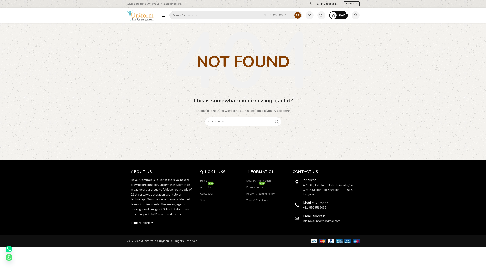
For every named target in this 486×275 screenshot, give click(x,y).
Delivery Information (258, 181)
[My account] (355, 15)
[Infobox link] (323, 4)
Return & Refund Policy (260, 194)
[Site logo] (142, 15)
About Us (206, 186)
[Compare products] (309, 15)
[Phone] (9, 249)
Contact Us (351, 3)
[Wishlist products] (321, 15)
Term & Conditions (257, 200)
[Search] (297, 15)
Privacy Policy (255, 186)
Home (203, 181)
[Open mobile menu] (163, 15)
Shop (203, 200)
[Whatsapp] (9, 257)
